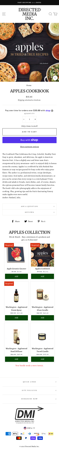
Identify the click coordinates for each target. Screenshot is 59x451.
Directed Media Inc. (29, 14)
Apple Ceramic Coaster (16, 268)
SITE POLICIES (29, 390)
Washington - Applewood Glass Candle (42, 308)
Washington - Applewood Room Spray (16, 308)
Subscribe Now (29, 399)
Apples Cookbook (42, 268)
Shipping (21, 100)
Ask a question (29, 206)
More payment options (29, 146)
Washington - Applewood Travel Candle (42, 350)
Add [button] (16, 276)
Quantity (29, 114)
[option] (29, 2)
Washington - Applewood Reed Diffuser (16, 350)
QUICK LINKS (29, 382)
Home (28, 85)
